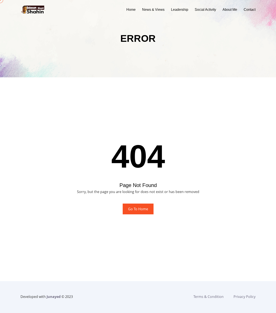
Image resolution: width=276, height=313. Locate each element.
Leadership (179, 9)
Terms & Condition (208, 296)
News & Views (153, 9)
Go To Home (138, 209)
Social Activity (205, 9)
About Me (230, 9)
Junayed (54, 296)
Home (131, 9)
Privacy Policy (245, 296)
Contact (250, 9)
